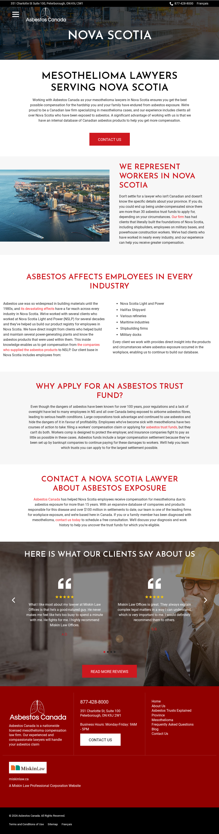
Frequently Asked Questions (173, 724)
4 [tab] (114, 652)
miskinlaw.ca (19, 779)
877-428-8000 (184, 3)
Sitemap (53, 824)
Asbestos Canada (47, 499)
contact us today (68, 520)
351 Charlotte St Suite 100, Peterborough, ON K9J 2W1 (47, 3)
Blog (155, 729)
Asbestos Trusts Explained (171, 710)
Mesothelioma (162, 720)
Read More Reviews (109, 671)
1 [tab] (104, 652)
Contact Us (109, 139)
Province (158, 715)
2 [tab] (108, 652)
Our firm (178, 217)
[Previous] (14, 600)
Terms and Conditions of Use (26, 824)
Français (202, 3)
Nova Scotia (110, 36)
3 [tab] (111, 652)
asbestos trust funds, (162, 427)
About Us (158, 706)
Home (156, 701)
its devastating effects (37, 309)
